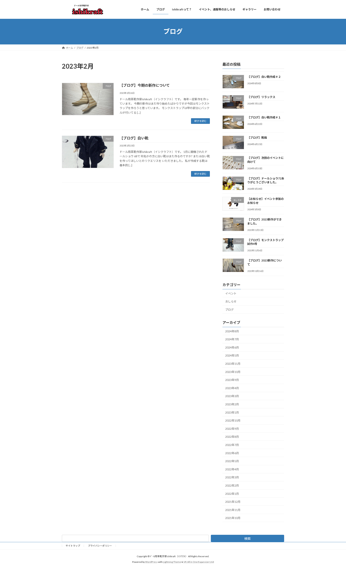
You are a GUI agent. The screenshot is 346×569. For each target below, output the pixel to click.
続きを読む (200, 120)
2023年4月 (232, 388)
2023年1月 (232, 412)
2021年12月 (232, 501)
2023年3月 (232, 396)
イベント (230, 293)
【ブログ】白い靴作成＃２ (264, 76)
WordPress (151, 561)
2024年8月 (232, 331)
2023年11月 (232, 363)
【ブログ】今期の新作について (145, 85)
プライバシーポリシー (100, 545)
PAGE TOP (334, 548)
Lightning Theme (172, 561)
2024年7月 (232, 339)
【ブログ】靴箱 (257, 137)
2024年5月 (232, 355)
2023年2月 (232, 404)
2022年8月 (232, 436)
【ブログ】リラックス (261, 97)
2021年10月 (232, 518)
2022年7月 (232, 445)
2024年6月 (232, 347)
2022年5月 (232, 461)
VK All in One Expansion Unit (199, 561)
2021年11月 (232, 509)
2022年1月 (232, 493)
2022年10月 (232, 420)
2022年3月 (232, 477)
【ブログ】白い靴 (134, 138)
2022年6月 (232, 453)
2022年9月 (232, 428)
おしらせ (230, 301)
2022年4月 (232, 469)
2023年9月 (232, 380)
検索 (247, 538)
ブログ (229, 309)
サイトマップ (73, 545)
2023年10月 (232, 371)
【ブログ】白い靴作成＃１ (264, 117)
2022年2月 (232, 485)
